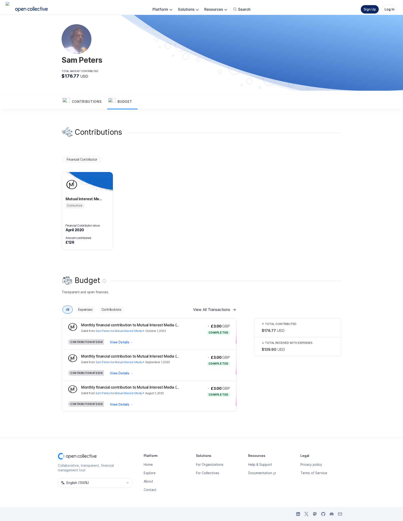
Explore (150, 473)
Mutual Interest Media (128, 331)
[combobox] (95, 482)
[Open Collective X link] (306, 514)
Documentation (260, 473)
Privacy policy (311, 464)
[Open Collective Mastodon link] (315, 514)
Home (148, 464)
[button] (84, 101)
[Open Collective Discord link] (331, 514)
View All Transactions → (214, 309)
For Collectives (207, 473)
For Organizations (209, 464)
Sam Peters (103, 331)
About (148, 481)
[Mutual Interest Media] (71, 184)
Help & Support (260, 464)
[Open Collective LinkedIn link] (298, 514)
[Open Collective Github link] (323, 514)
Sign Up (370, 9)
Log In (389, 9)
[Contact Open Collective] (340, 514)
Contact (150, 490)
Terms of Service (313, 473)
